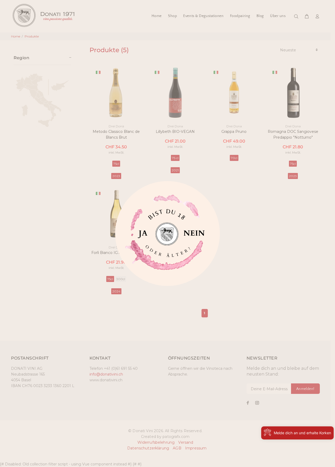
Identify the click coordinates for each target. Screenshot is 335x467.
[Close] (141, 236)
